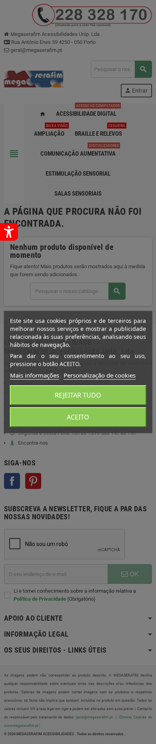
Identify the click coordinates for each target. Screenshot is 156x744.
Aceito (78, 417)
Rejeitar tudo (78, 395)
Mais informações (34, 375)
